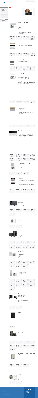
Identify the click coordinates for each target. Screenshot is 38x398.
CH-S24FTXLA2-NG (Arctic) (32, 36)
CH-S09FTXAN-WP (11, 154)
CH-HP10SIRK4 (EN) (25, 261)
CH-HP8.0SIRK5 (17, 341)
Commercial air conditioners (3, 11)
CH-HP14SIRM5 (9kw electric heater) (32, 345)
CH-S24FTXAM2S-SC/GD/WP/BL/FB (32, 189)
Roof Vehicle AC (2, 9)
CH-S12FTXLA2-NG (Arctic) (18, 36)
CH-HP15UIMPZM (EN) (25, 242)
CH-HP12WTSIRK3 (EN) (32, 280)
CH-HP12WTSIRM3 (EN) (12, 284)
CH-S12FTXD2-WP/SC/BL (18, 67)
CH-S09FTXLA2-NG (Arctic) (12, 36)
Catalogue (20, 3)
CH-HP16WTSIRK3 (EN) (32, 284)
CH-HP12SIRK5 (31, 341)
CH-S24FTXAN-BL (31, 158)
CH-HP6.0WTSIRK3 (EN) (12, 280)
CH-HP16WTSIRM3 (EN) (12, 288)
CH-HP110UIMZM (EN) (32, 246)
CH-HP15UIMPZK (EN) (18, 242)
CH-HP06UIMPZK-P (11, 209)
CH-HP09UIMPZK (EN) (11, 242)
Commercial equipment (4, 391)
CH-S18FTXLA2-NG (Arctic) (25, 36)
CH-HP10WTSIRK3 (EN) (25, 280)
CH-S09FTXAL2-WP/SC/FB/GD (12, 53)
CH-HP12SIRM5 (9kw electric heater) (25, 345)
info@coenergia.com (28, 394)
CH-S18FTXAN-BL (24, 158)
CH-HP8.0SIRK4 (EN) (18, 261)
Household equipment (4, 389)
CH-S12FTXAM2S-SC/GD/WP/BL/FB (18, 189)
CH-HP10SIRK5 (24, 341)
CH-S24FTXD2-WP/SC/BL (32, 67)
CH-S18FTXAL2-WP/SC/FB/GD (25, 53)
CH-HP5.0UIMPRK (18, 225)
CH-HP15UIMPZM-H (11, 306)
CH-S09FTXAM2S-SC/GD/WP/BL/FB (12, 189)
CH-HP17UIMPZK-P (31, 209)
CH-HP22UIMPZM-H (18, 306)
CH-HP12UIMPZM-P (25, 209)
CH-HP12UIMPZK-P (18, 209)
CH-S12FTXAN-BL (18, 158)
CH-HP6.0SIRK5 (11, 341)
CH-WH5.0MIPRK (11, 225)
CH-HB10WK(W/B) (11, 326)
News (30, 3)
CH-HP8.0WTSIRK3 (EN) (18, 280)
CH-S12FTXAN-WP (18, 154)
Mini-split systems (3, 8)
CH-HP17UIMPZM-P (11, 213)
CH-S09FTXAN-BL (11, 158)
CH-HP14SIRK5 (11, 345)
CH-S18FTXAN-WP (25, 154)
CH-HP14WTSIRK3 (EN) (18, 284)
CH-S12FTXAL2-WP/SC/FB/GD (18, 53)
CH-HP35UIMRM (11, 364)
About (24, 3)
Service (27, 3)
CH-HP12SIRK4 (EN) (32, 261)
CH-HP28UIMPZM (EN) (11, 246)
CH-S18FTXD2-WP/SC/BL (25, 67)
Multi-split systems (3, 10)
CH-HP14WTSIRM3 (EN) (25, 284)
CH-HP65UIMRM (17, 364)
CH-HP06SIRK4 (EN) (11, 261)
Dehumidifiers (2, 17)
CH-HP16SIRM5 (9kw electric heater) (12, 349)
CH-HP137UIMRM (24, 364)
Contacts (33, 3)
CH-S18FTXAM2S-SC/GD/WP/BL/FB (25, 189)
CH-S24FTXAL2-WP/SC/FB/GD (32, 53)
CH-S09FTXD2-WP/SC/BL (11, 67)
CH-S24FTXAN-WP (31, 154)
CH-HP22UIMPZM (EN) (32, 242)
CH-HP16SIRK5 (17, 345)
